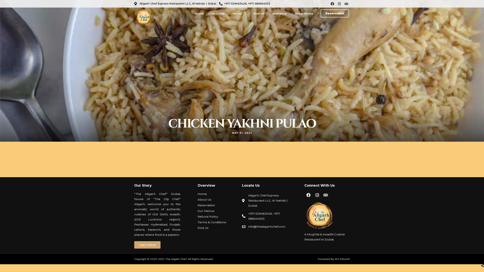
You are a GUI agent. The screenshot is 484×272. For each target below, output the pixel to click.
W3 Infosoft (342, 258)
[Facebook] (332, 3)
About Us (218, 13)
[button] (335, 13)
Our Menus (206, 211)
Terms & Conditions (212, 222)
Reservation (206, 205)
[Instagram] (339, 3)
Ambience (279, 13)
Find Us (259, 13)
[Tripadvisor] (346, 3)
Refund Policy (208, 216)
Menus (237, 13)
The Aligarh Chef (175, 258)
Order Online (304, 13)
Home (199, 13)
